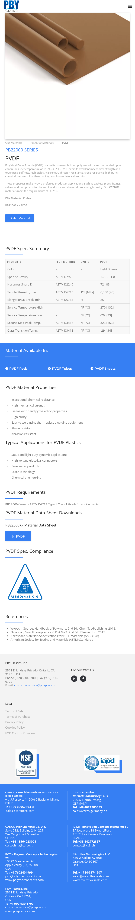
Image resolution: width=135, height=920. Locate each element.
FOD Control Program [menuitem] (20, 733)
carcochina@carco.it (19, 845)
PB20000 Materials (42, 142)
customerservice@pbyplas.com (35, 685)
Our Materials (13, 142)
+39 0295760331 (22, 807)
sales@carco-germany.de (90, 811)
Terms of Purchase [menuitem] (18, 717)
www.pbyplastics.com (20, 911)
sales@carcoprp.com (20, 811)
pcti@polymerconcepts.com (24, 876)
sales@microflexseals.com (91, 876)
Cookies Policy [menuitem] (15, 727)
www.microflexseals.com (90, 880)
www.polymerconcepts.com (24, 880)
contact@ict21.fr (84, 845)
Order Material (19, 218)
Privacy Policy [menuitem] (14, 722)
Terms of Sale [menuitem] (14, 711)
